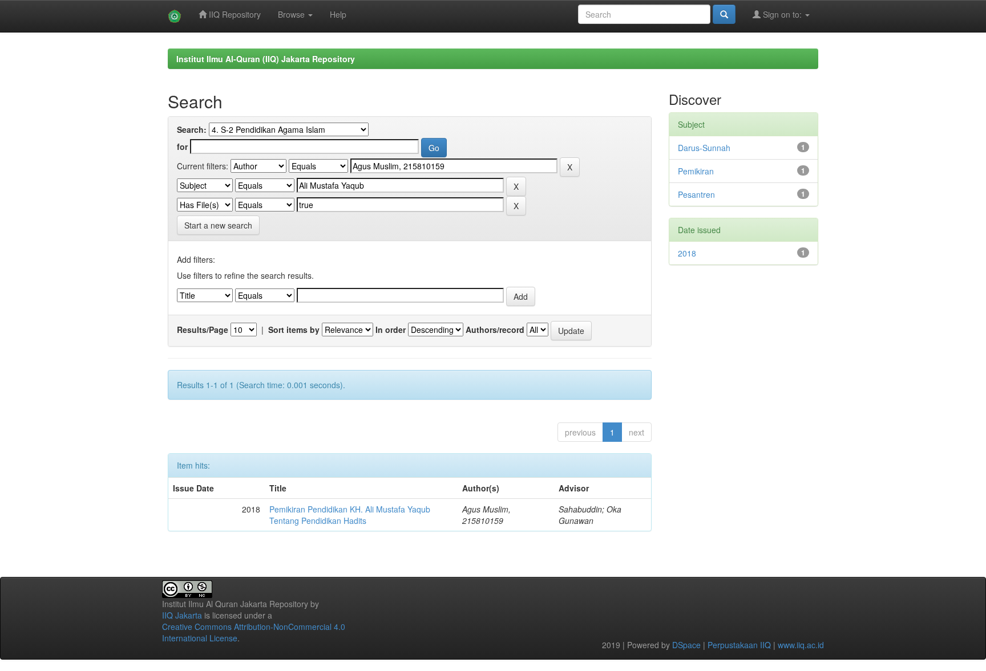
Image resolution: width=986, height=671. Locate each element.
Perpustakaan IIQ (739, 644)
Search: (192, 129)
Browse (292, 14)
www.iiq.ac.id (801, 644)
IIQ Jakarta (182, 615)
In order (390, 329)
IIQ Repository (234, 14)
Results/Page (202, 329)
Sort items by (294, 329)
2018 (687, 253)
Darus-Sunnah (704, 147)
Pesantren (696, 194)
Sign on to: (782, 14)
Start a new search (218, 225)
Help (338, 14)
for (182, 146)
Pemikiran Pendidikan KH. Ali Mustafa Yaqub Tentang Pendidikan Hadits (349, 514)
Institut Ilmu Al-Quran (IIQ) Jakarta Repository (265, 58)
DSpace (686, 644)
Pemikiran (696, 171)
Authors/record (495, 329)
